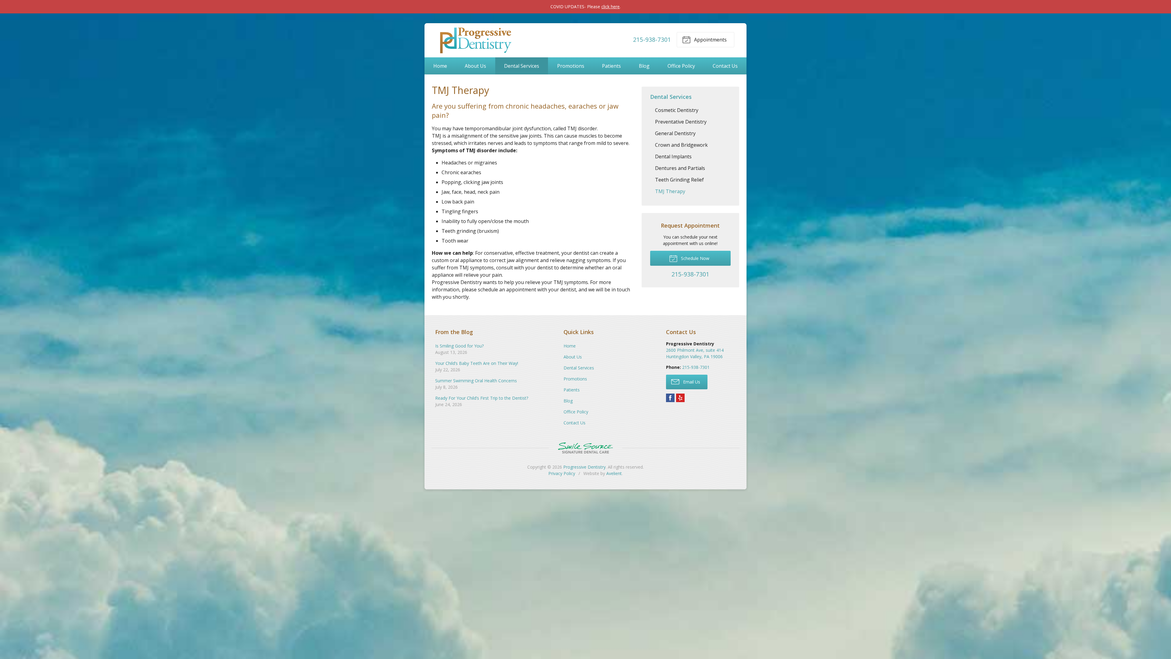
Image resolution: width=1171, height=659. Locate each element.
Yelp (680, 398)
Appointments (710, 39)
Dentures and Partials (680, 168)
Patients (611, 66)
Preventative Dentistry (681, 121)
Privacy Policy (561, 473)
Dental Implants (673, 156)
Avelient (614, 473)
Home (440, 66)
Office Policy (681, 66)
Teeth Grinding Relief (679, 179)
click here (610, 6)
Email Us (691, 382)
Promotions (570, 66)
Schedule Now (694, 258)
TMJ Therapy (670, 191)
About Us (475, 66)
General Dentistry (675, 133)
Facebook (670, 398)
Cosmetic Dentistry (676, 110)
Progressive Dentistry (584, 467)
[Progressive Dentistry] (475, 39)
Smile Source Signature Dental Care (585, 448)
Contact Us (725, 66)
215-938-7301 (652, 39)
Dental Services (521, 66)
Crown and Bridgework (681, 145)
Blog (644, 66)
